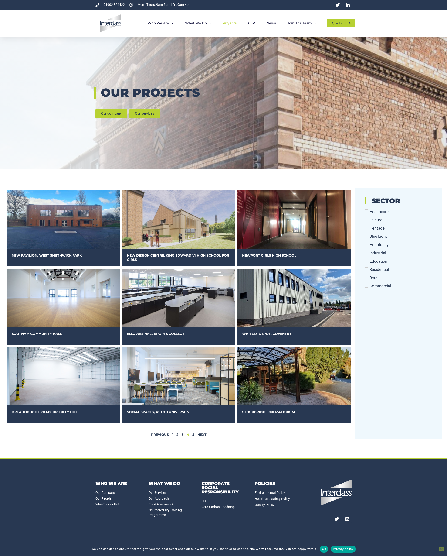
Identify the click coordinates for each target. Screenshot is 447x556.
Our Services (157, 492)
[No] (441, 549)
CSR (251, 23)
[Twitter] (337, 519)
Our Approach (159, 498)
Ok (324, 549)
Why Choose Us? (107, 504)
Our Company (105, 492)
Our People (103, 498)
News (271, 23)
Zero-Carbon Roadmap (218, 507)
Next (202, 434)
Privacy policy (343, 549)
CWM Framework (161, 504)
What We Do (196, 23)
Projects (230, 23)
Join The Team (300, 23)
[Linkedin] (347, 519)
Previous (160, 434)
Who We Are (158, 23)
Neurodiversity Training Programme (165, 512)
